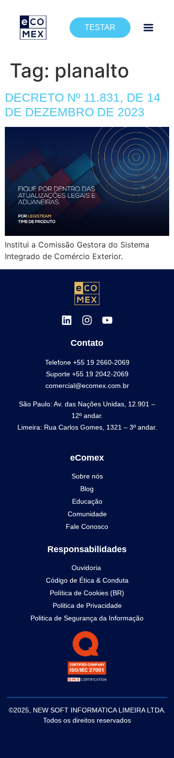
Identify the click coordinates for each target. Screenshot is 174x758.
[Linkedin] (66, 320)
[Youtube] (107, 320)
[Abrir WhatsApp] (149, 733)
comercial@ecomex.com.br (87, 385)
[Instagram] (87, 320)
